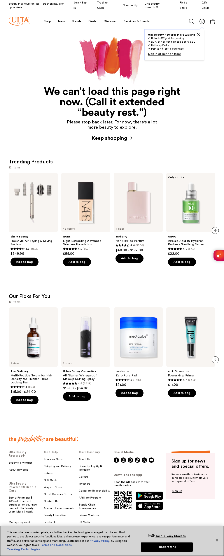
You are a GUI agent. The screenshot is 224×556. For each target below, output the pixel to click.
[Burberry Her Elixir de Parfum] (138, 212)
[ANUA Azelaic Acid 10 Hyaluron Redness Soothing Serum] (190, 214)
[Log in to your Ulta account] (202, 21)
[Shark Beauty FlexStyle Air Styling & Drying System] (33, 214)
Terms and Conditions (56, 545)
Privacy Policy (99, 540)
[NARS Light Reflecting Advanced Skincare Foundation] (85, 214)
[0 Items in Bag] (212, 21)
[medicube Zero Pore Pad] (138, 347)
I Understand (167, 547)
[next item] (215, 230)
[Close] (217, 540)
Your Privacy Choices (171, 536)
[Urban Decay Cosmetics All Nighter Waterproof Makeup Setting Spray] (85, 348)
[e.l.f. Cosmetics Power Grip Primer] (190, 347)
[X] (198, 34)
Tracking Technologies (23, 549)
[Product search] (191, 21)
